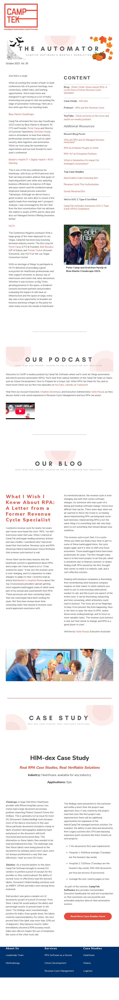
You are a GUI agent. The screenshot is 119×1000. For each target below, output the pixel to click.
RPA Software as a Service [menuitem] (58, 955)
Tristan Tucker (35, 250)
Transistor (82, 384)
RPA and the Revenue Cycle (89, 107)
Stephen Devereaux (50, 391)
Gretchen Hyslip (42, 131)
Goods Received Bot (74, 191)
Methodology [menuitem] (13, 963)
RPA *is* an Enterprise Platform (80, 153)
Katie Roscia (98, 391)
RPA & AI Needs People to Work (81, 148)
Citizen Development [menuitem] (55, 963)
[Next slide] (105, 249)
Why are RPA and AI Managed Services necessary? (84, 141)
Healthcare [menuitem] (89, 955)
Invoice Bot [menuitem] (50, 991)
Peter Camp (34, 128)
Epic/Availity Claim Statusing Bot (81, 178)
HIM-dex (83, 101)
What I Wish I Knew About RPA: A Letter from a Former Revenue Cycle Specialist (85, 90)
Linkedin (69, 384)
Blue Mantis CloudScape (21, 114)
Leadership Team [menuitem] (15, 955)
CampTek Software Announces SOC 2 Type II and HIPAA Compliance (86, 207)
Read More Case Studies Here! (88, 916)
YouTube (59, 384)
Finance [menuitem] (87, 963)
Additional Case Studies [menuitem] (95, 979)
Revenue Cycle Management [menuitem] (59, 971)
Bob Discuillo (46, 246)
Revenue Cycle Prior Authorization (81, 184)
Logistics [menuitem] (87, 971)
